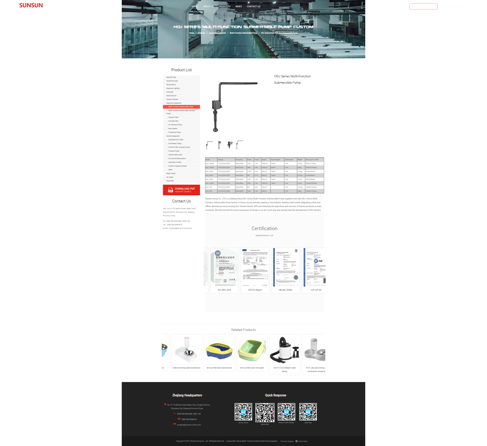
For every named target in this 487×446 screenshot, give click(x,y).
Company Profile (209, 12)
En (443, 6)
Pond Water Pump (174, 143)
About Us (208, 6)
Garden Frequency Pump (177, 166)
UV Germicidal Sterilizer (177, 158)
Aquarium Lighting (228, 11)
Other (170, 170)
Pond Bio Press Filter (176, 140)
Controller (169, 92)
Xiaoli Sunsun (171, 96)
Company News (241, 12)
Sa (461, 6)
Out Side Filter (173, 121)
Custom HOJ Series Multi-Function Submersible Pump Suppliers (251, 441)
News (239, 6)
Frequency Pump (174, 132)
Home (195, 6)
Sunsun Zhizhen (172, 99)
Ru (448, 6)
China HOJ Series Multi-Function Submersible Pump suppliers (265, 198)
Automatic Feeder (174, 162)
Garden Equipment (173, 136)
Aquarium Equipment (217, 32)
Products (224, 6)
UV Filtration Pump (175, 125)
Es (452, 6)
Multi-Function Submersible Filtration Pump (180, 112)
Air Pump (169, 177)
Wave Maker (173, 128)
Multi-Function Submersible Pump (243, 32)
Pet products (171, 85)
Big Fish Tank (224, 12)
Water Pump (170, 173)
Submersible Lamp (175, 155)
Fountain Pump (173, 151)
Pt (457, 6)
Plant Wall (169, 181)
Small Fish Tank (172, 81)
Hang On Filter (173, 117)
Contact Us (253, 6)
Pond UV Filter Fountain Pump (179, 147)
